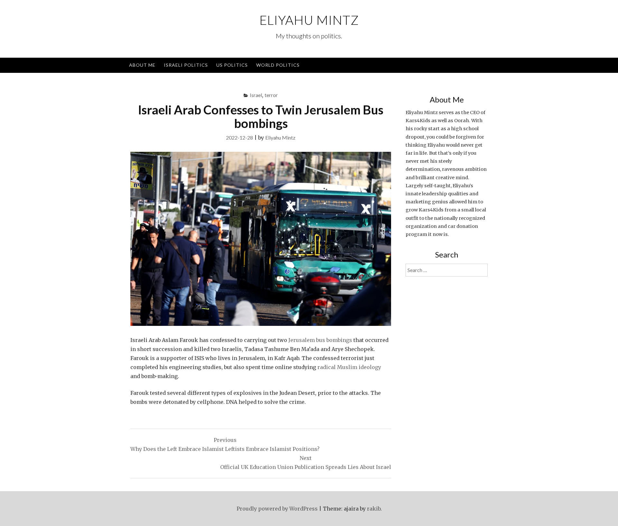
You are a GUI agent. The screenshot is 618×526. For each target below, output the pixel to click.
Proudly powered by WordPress (277, 508)
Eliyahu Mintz (309, 20)
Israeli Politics (186, 65)
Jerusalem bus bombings (320, 340)
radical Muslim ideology (349, 367)
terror (271, 95)
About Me (142, 65)
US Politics (232, 65)
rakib (373, 508)
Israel (256, 95)
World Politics (278, 65)
